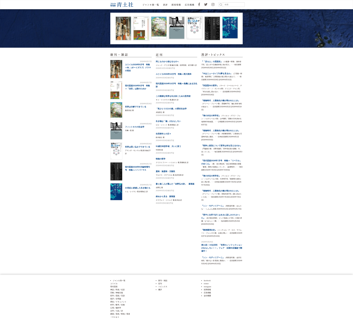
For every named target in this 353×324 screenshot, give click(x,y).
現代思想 (113, 287)
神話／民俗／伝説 (117, 290)
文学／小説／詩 (116, 311)
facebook (207, 280)
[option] (123, 28)
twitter (206, 284)
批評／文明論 (115, 299)
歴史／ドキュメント (118, 302)
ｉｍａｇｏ (114, 317)
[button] (151, 4)
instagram (207, 287)
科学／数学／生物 (117, 305)
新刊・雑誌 (162, 280)
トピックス (162, 287)
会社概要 (207, 296)
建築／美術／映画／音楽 (120, 314)
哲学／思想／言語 (117, 296)
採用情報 (207, 290)
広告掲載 (207, 293)
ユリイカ (113, 284)
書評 (160, 290)
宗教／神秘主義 (116, 293)
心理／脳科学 (115, 308)
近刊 (160, 284)
